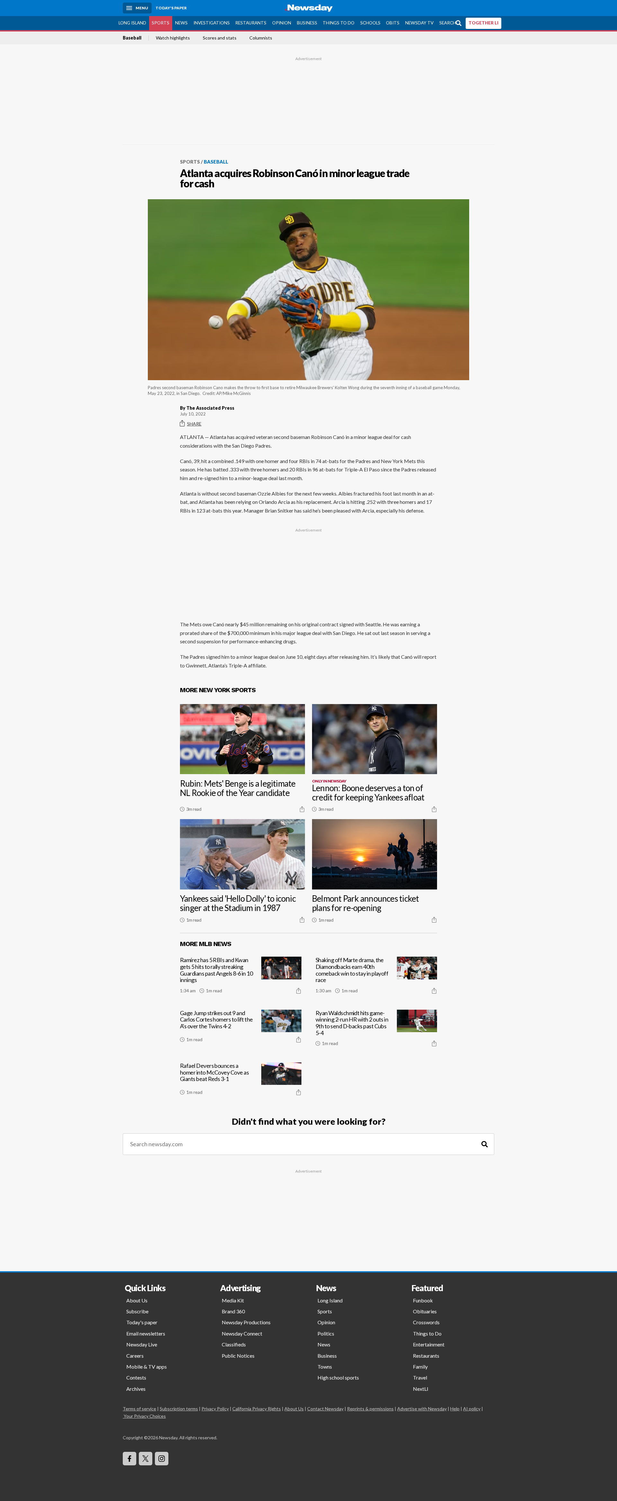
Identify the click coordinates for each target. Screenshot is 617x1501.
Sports (160, 22)
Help (455, 1408)
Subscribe (137, 1311)
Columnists (260, 37)
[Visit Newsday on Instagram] (161, 1458)
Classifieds (234, 1344)
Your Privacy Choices (145, 1416)
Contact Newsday (325, 1408)
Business (307, 22)
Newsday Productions (246, 1322)
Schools (370, 22)
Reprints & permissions (370, 1408)
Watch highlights (173, 37)
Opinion (281, 22)
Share (194, 423)
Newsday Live (141, 1344)
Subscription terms (179, 1408)
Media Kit (233, 1300)
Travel (420, 1377)
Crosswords (426, 1322)
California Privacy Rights (256, 1408)
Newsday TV (419, 22)
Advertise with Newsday (422, 1408)
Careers (135, 1356)
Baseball (132, 37)
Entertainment (428, 1344)
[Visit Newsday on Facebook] (129, 1458)
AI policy (471, 1408)
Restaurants (250, 22)
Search (447, 22)
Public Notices (238, 1356)
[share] (302, 809)
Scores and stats (220, 37)
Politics (325, 1333)
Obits (392, 22)
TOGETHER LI (483, 22)
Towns (324, 1366)
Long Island (132, 22)
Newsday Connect (242, 1333)
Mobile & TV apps (146, 1366)
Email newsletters (145, 1333)
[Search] (484, 1144)
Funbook (423, 1300)
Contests (136, 1377)
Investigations (211, 22)
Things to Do (338, 22)
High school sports (338, 1377)
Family (420, 1366)
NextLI (420, 1389)
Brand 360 (233, 1311)
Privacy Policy (215, 1408)
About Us (137, 1300)
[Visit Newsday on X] (145, 1458)
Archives (136, 1389)
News (181, 22)
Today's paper (141, 1322)
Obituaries (425, 1311)
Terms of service (139, 1408)
